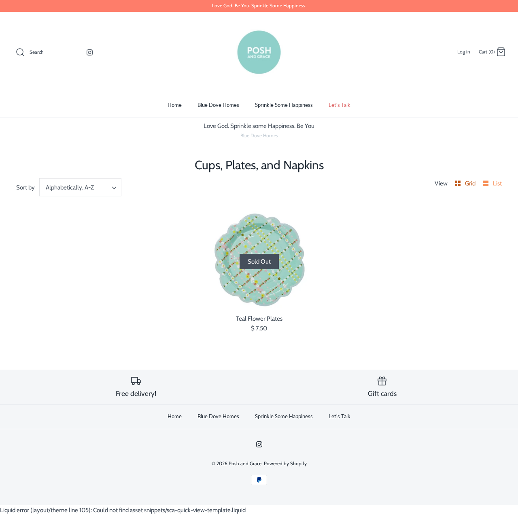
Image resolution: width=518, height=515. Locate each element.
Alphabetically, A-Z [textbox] (70, 187)
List (497, 183)
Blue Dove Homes (218, 105)
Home (175, 105)
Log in (463, 52)
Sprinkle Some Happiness (284, 105)
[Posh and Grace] (259, 52)
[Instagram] (90, 52)
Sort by (25, 187)
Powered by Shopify (285, 463)
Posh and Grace (245, 463)
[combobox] (80, 187)
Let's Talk (339, 105)
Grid (471, 183)
